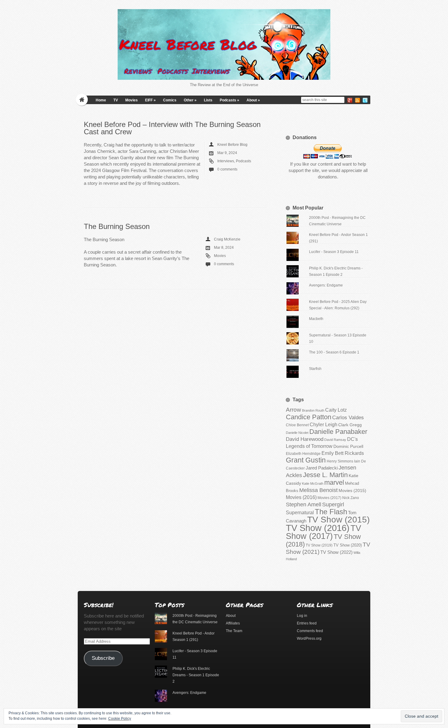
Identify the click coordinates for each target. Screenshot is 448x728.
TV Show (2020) (347, 545)
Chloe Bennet (297, 425)
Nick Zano (350, 498)
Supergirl (333, 504)
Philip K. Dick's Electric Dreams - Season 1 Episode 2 (195, 675)
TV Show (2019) (319, 545)
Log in (302, 616)
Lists (208, 100)
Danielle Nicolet (297, 432)
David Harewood (304, 439)
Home (101, 100)
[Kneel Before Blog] (224, 44)
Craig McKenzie (227, 239)
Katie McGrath (312, 483)
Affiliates (233, 623)
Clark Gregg (350, 424)
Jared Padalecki (322, 467)
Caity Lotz (336, 410)
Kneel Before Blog (232, 144)
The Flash (331, 512)
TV (115, 100)
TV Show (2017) (323, 532)
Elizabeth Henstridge (303, 454)
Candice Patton (308, 417)
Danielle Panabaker (338, 431)
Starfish (315, 369)
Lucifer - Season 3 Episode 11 (334, 252)
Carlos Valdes (348, 417)
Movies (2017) (329, 498)
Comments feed (310, 631)
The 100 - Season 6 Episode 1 (334, 352)
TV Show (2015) (338, 519)
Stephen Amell (303, 504)
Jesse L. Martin (325, 475)
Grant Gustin (306, 460)
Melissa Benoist (318, 490)
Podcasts (229, 100)
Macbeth (316, 319)
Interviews (225, 161)
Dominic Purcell (348, 446)
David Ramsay (335, 439)
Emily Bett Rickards (343, 453)
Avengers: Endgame (326, 285)
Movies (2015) (352, 490)
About (253, 100)
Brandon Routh (313, 410)
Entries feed (307, 623)
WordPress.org (309, 638)
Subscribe (103, 658)
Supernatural (300, 512)
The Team (234, 631)
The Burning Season (117, 226)
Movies (131, 100)
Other (190, 100)
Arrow (293, 409)
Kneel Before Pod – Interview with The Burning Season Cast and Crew (172, 128)
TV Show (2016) (318, 528)
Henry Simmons (340, 461)
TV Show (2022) (336, 552)
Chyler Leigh (323, 424)
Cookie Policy (119, 718)
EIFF (150, 100)
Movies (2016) (301, 497)
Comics (169, 100)
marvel (334, 482)
